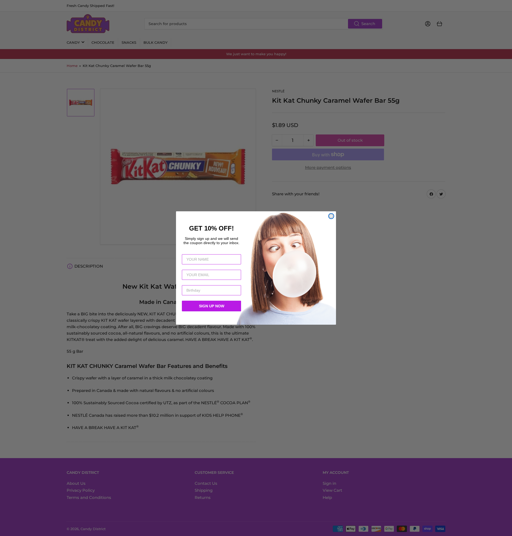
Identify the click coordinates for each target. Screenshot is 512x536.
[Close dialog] (331, 216)
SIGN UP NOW (211, 306)
